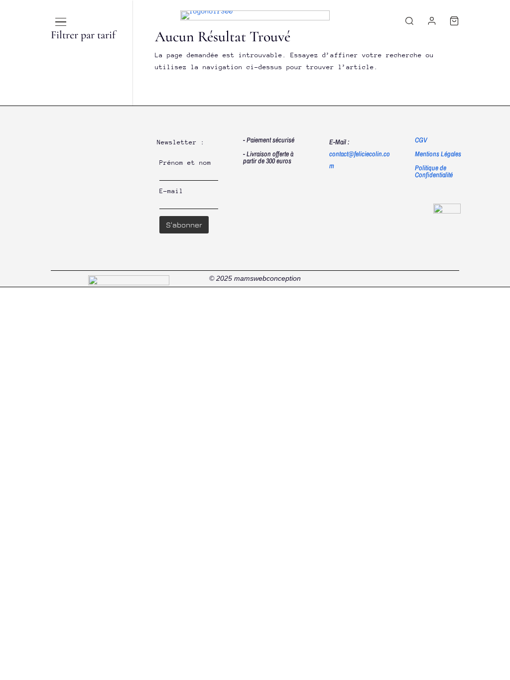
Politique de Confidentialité (434, 171)
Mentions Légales (438, 153)
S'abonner (184, 225)
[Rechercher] (409, 21)
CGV (421, 139)
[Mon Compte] (432, 21)
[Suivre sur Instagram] (451, 279)
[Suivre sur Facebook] (430, 279)
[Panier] (454, 21)
